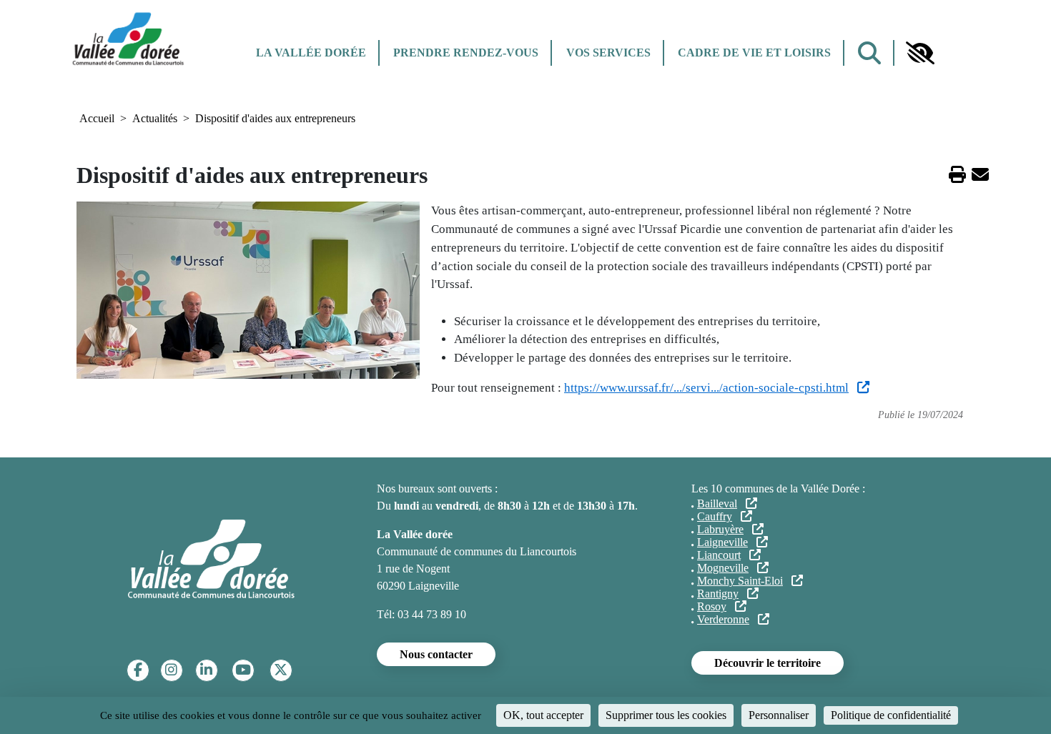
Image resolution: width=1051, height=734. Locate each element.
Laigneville (722, 542)
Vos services (608, 52)
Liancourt (719, 555)
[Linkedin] (206, 670)
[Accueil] (128, 38)
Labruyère (720, 529)
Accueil (96, 118)
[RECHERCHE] (869, 53)
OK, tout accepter (543, 715)
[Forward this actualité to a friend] (980, 177)
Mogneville (723, 568)
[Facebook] (138, 670)
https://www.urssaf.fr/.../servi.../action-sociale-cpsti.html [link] (706, 388)
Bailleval (717, 503)
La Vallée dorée (311, 52)
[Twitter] (280, 670)
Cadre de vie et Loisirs (754, 52)
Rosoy (711, 606)
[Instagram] (171, 670)
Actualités (154, 118)
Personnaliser (779, 715)
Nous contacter (436, 654)
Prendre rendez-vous (465, 52)
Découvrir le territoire (767, 663)
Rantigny (718, 593)
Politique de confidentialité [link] (891, 715)
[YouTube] (243, 670)
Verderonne (723, 619)
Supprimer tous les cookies (666, 715)
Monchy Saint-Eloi (740, 581)
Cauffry (714, 516)
